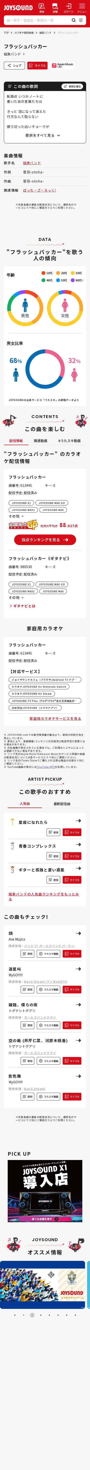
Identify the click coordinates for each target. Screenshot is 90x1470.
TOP (6, 32)
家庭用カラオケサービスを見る (55, 718)
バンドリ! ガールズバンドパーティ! (49, 946)
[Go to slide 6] (58, 1315)
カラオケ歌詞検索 (24, 32)
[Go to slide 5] (49, 1315)
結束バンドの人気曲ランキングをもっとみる (44, 896)
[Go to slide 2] (23, 1315)
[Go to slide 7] (66, 1315)
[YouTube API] (46, 767)
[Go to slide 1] (14, 1315)
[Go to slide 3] (32, 1315)
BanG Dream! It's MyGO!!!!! (45, 981)
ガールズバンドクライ (40, 1017)
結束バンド (45, 32)
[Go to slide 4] (40, 1315)
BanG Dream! (34, 1089)
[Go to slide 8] (75, 1315)
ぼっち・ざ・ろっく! (39, 190)
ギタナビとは (24, 605)
